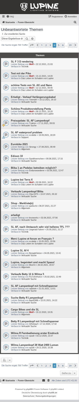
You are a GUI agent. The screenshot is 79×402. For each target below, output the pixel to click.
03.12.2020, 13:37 (44, 336)
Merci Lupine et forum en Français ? (32, 238)
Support (25, 137)
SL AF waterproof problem (26, 132)
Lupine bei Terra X (22, 179)
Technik (25, 66)
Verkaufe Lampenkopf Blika (27, 191)
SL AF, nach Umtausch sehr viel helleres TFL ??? (40, 226)
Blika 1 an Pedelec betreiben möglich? (34, 167)
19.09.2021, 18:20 (47, 135)
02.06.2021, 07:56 (49, 218)
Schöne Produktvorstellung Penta (31, 108)
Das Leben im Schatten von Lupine (37, 78)
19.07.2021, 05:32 (48, 194)
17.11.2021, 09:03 (46, 123)
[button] (32, 45)
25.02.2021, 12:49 (52, 277)
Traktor (32, 123)
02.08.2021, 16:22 (44, 182)
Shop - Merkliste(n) (22, 203)
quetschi (33, 206)
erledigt (15, 215)
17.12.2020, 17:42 (48, 324)
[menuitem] (10, 16)
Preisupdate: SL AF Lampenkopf (30, 120)
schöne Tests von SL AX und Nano (31, 85)
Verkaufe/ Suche (29, 102)
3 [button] (50, 45)
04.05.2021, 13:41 (52, 253)
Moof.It (32, 265)
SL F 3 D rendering (22, 61)
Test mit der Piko (21, 73)
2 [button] (46, 45)
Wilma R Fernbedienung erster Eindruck (35, 333)
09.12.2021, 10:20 (44, 111)
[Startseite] (39, 7)
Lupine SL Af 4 (20, 250)
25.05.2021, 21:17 (54, 229)
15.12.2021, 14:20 (44, 76)
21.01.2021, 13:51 (47, 288)
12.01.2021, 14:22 (49, 300)
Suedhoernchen (36, 158)
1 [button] (41, 45)
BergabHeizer (35, 253)
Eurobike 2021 (19, 144)
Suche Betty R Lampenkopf (27, 297)
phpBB (29, 389)
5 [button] (58, 45)
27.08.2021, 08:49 (47, 147)
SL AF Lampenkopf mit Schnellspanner (34, 286)
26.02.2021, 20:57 (46, 265)
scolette (32, 135)
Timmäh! (33, 99)
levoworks (34, 218)
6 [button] (63, 45)
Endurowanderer (37, 170)
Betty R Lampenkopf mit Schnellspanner (35, 321)
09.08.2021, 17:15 (54, 158)
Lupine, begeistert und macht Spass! (33, 262)
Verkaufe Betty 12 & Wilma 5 (27, 274)
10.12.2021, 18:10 (47, 99)
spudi (31, 336)
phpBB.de (52, 393)
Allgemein (25, 149)
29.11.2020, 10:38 (44, 347)
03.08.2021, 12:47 (55, 170)
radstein (33, 288)
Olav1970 (33, 194)
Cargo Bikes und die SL (25, 309)
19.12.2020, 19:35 (44, 312)
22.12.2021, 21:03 (44, 64)
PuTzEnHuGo (35, 277)
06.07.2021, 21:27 (47, 206)
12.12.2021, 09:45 (44, 88)
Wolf (31, 64)
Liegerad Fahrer (36, 229)
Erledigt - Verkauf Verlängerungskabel (33, 97)
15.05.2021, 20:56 (47, 241)
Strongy (32, 147)
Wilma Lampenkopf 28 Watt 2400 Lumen (34, 345)
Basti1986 (33, 300)
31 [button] (70, 45)
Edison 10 (17, 156)
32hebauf (33, 324)
